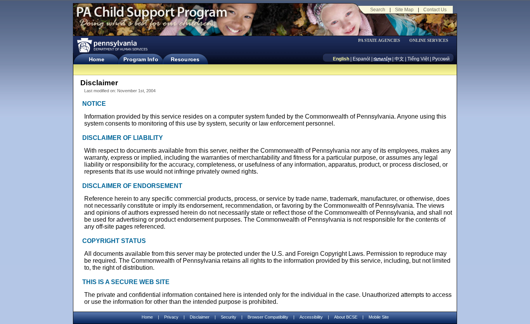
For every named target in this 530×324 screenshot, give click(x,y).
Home (96, 59)
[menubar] (382, 40)
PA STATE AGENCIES (379, 40)
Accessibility (311, 317)
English (341, 59)
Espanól (361, 59)
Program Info (140, 59)
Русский (441, 59)
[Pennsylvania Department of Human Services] (111, 45)
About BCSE (345, 317)
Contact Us (435, 9)
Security (228, 317)
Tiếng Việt (418, 59)
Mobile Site (379, 317)
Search (377, 9)
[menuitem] (382, 40)
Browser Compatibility (268, 317)
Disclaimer (200, 317)
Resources (185, 59)
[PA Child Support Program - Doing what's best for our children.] (151, 16)
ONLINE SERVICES (428, 40)
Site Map (404, 9)
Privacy (171, 317)
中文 (399, 59)
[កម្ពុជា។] (382, 59)
